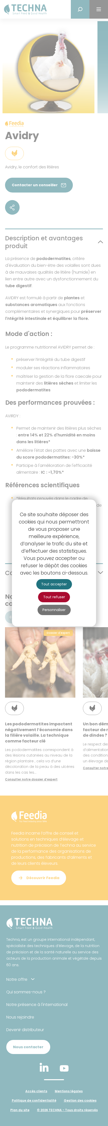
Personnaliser (54, 609)
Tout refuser (54, 596)
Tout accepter (54, 584)
